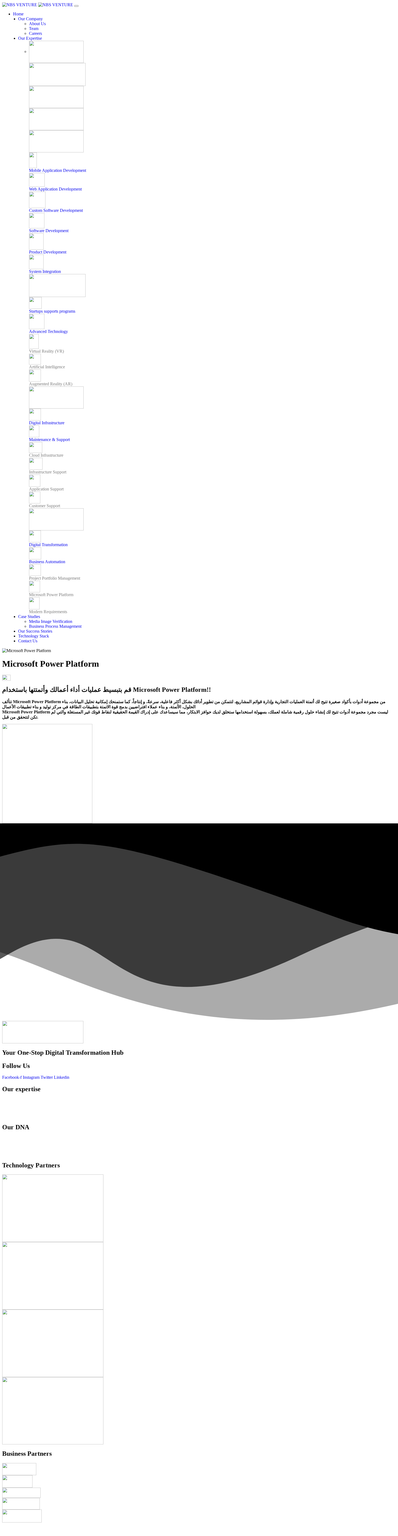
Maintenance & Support (49, 439)
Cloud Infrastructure (46, 455)
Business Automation (47, 561)
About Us (37, 23)
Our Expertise (30, 38)
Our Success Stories (35, 631)
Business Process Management (55, 626)
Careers (35, 33)
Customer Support (44, 505)
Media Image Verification (50, 621)
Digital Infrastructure (46, 422)
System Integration (45, 271)
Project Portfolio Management (54, 578)
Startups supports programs (52, 311)
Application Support (46, 489)
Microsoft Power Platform (51, 594)
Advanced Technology (48, 331)
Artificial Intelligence (47, 367)
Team (33, 28)
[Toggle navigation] (76, 6)
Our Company (30, 18)
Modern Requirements (48, 611)
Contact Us (27, 641)
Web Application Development (55, 189)
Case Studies (29, 616)
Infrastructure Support (47, 472)
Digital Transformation (48, 544)
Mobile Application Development (57, 170)
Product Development (47, 252)
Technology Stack (33, 636)
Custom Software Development (56, 210)
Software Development (48, 230)
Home (18, 14)
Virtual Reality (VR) (46, 351)
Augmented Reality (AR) (50, 384)
